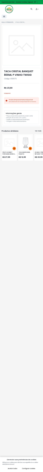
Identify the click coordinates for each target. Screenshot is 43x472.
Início (3, 22)
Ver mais (38, 131)
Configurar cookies (28, 469)
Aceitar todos (12, 469)
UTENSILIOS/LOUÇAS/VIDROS (14, 22)
